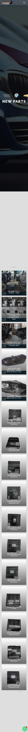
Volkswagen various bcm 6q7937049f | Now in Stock (14, 474)
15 (18, 691)
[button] (24, 2)
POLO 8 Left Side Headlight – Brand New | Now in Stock (14, 370)
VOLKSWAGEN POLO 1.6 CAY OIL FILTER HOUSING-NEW (14, 343)
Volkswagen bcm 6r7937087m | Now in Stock (14, 554)
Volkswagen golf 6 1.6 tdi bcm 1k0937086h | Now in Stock (14, 606)
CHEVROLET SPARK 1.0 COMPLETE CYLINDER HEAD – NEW (14, 317)
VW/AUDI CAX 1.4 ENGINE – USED (14, 292)
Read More (15, 295)
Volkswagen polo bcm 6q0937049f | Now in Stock (14, 449)
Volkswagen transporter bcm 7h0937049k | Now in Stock (14, 659)
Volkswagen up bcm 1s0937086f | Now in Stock (14, 686)
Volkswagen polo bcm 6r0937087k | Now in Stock (14, 501)
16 (20, 691)
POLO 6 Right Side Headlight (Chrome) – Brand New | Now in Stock (14, 396)
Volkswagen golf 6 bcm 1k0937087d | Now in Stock (14, 633)
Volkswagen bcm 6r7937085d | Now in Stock (14, 528)
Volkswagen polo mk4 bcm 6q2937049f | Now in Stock (14, 422)
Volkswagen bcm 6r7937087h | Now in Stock (14, 580)
